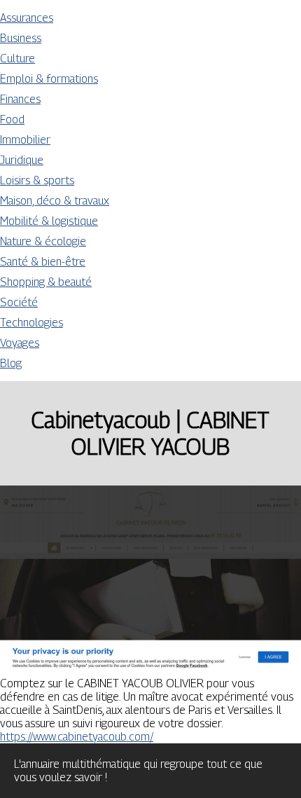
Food (12, 119)
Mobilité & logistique (49, 221)
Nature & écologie (43, 241)
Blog (11, 363)
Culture (17, 58)
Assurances (26, 18)
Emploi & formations (49, 78)
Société (19, 302)
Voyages (19, 343)
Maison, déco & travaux (54, 200)
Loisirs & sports (37, 180)
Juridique (21, 160)
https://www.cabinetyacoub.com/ (76, 736)
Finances (20, 99)
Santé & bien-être (42, 261)
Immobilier (25, 139)
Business (20, 38)
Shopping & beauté (46, 282)
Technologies (31, 322)
